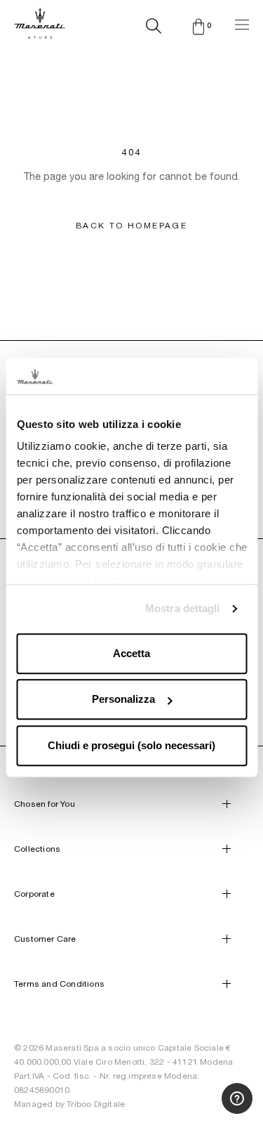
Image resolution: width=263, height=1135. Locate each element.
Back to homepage (131, 226)
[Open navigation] (242, 23)
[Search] (153, 23)
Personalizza (123, 700)
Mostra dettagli (182, 609)
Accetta (131, 653)
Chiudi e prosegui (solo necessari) (131, 745)
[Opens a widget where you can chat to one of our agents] (217, 1005)
